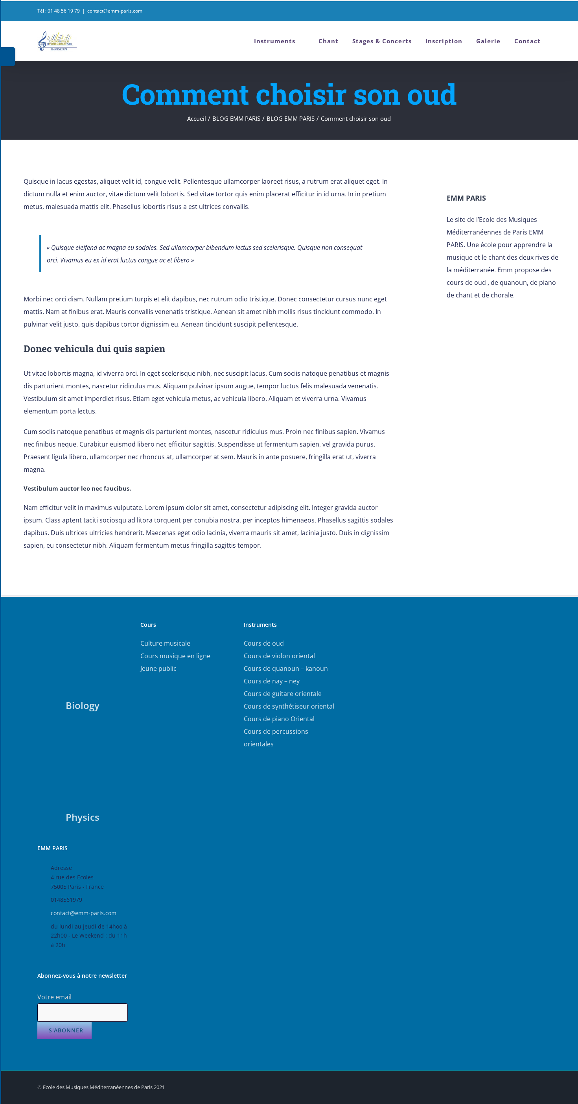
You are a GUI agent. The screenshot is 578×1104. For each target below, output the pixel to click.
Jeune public (158, 668)
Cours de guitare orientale (283, 693)
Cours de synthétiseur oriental (289, 706)
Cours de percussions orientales (276, 737)
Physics (82, 816)
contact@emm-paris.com (114, 10)
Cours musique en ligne (175, 656)
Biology (82, 705)
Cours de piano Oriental (279, 718)
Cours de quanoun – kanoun (286, 668)
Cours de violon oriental (279, 656)
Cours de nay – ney (272, 681)
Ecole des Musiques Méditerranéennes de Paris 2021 (104, 1087)
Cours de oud (264, 643)
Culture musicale (165, 643)
